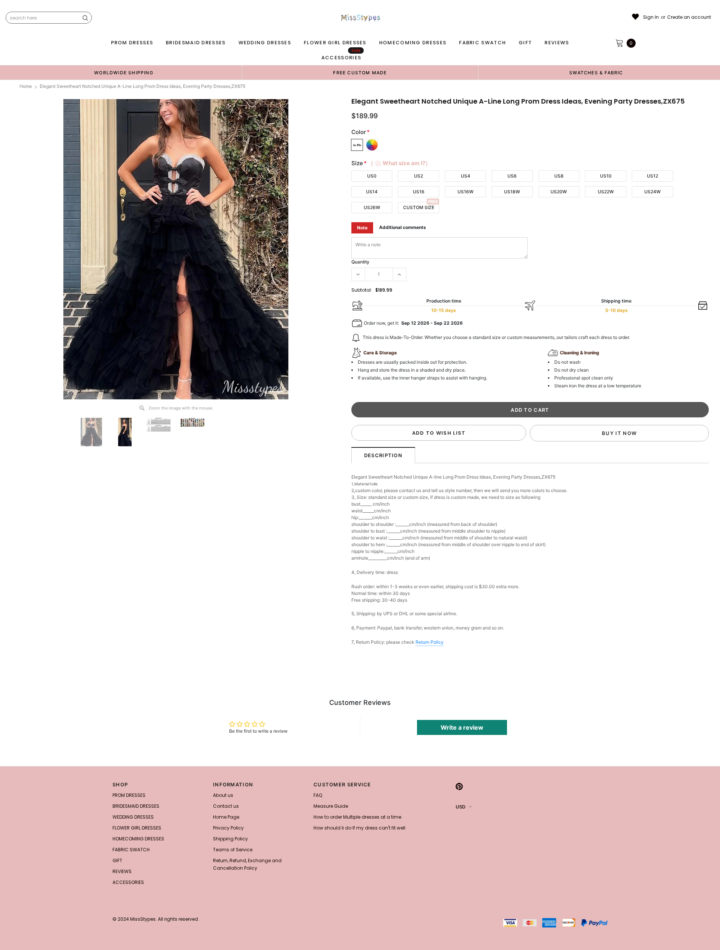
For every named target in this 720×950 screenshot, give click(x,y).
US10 (606, 176)
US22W (606, 191)
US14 (372, 191)
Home (26, 86)
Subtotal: (361, 290)
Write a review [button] (462, 727)
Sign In (651, 17)
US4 (465, 176)
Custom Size (418, 207)
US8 (559, 176)
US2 (418, 176)
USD (460, 806)
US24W (652, 191)
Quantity (360, 262)
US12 (652, 176)
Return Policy (430, 642)
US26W (372, 207)
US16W (466, 191)
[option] (124, 72)
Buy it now (619, 433)
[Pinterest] (459, 787)
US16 (418, 191)
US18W (512, 191)
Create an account (689, 17)
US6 (512, 176)
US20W (558, 191)
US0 (371, 176)
